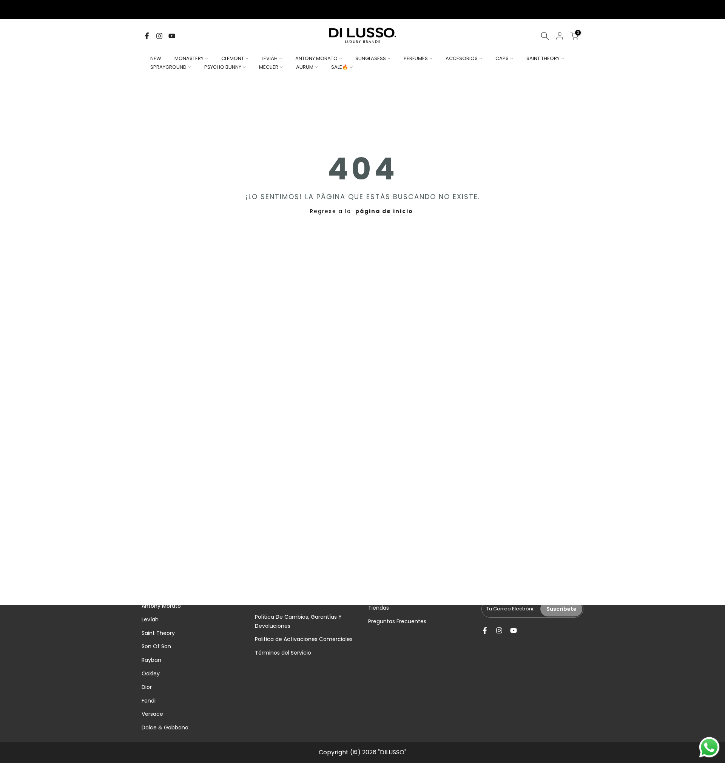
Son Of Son (156, 646)
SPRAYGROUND (168, 67)
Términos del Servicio (283, 652)
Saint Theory (158, 633)
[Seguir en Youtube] (171, 35)
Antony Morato (161, 606)
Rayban (151, 660)
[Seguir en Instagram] (159, 35)
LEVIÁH (270, 58)
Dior (147, 687)
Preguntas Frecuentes (397, 621)
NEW (155, 58)
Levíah (150, 619)
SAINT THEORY (543, 58)
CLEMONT (232, 58)
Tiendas (378, 608)
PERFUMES (416, 58)
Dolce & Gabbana (165, 727)
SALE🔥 (339, 67)
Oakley (151, 673)
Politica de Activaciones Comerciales (304, 639)
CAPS (502, 58)
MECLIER (268, 67)
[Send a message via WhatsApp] (709, 747)
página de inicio (384, 211)
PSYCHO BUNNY (222, 67)
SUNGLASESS (370, 58)
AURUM (304, 67)
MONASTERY (189, 58)
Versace (152, 714)
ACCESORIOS (462, 58)
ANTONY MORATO (316, 58)
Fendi (149, 700)
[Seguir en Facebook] (146, 35)
